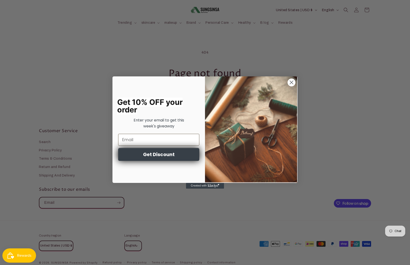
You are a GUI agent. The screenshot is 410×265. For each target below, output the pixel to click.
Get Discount (159, 154)
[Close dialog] (291, 82)
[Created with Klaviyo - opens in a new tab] (205, 186)
